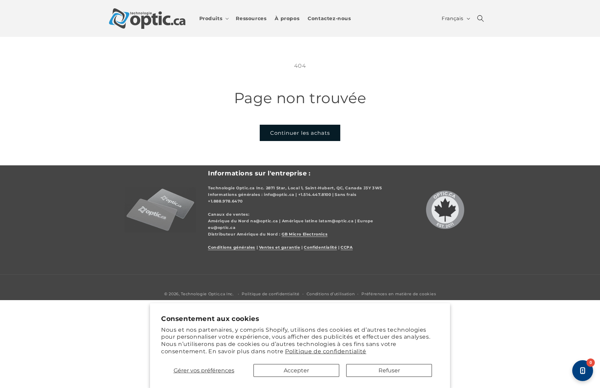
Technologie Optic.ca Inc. (207, 293)
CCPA (346, 247)
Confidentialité (320, 247)
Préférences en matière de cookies (398, 293)
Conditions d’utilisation (331, 293)
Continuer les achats (300, 133)
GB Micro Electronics (304, 234)
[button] (213, 18)
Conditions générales (231, 247)
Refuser (389, 370)
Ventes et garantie (279, 247)
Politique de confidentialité (325, 351)
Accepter (296, 370)
